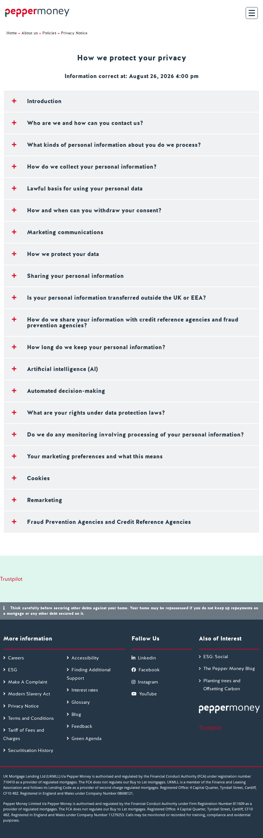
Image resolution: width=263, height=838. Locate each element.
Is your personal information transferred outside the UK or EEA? (116, 297)
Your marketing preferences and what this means (95, 456)
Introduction (44, 101)
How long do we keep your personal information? (96, 347)
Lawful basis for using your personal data (85, 188)
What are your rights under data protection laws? (96, 412)
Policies (49, 33)
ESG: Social (215, 656)
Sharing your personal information (75, 275)
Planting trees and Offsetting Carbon (222, 685)
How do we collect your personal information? (92, 166)
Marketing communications (65, 232)
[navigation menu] (252, 13)
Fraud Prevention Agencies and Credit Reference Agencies (109, 521)
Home (11, 33)
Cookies (38, 478)
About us (29, 33)
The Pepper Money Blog (229, 668)
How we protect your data (63, 254)
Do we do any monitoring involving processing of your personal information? (135, 434)
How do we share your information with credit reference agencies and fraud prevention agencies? (132, 322)
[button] (131, 101)
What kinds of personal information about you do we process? (114, 144)
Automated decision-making (66, 390)
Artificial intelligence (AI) (62, 369)
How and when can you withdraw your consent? (94, 210)
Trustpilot (11, 579)
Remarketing (44, 500)
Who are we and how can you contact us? (85, 123)
